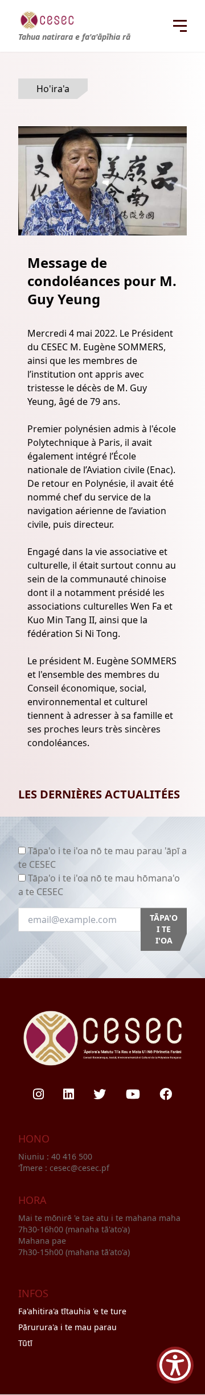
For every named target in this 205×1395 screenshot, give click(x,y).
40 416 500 (73, 1156)
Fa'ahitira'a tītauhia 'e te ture (72, 1311)
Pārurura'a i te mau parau (67, 1327)
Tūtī (25, 1343)
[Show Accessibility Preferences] (175, 1365)
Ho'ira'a (52, 88)
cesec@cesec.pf (79, 1167)
